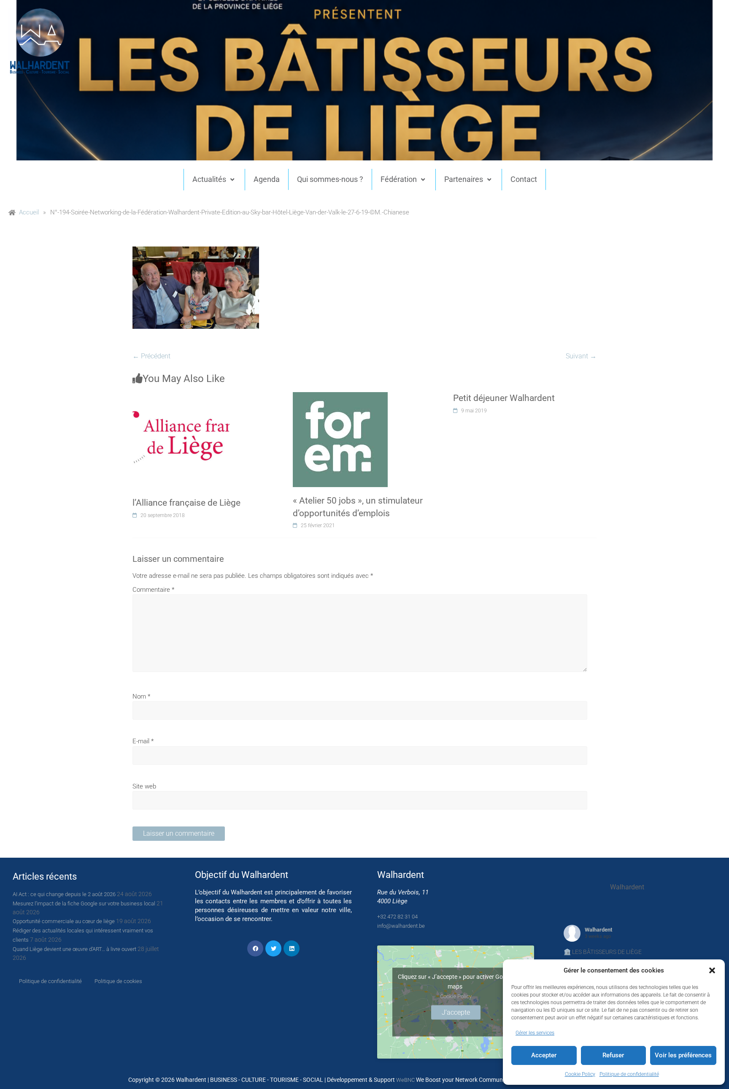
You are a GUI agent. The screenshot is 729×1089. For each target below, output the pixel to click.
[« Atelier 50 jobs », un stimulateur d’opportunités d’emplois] (340, 397)
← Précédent (151, 356)
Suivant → (581, 356)
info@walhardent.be (401, 926)
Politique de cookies (118, 981)
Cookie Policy (580, 1074)
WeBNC (405, 1080)
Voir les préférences (683, 1055)
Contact (523, 179)
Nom (141, 696)
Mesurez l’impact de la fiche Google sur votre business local (84, 903)
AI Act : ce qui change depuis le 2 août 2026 (64, 894)
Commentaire (153, 589)
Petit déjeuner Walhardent (504, 398)
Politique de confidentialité (629, 1074)
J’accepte (456, 1012)
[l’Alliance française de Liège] (181, 397)
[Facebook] (255, 948)
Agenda (267, 179)
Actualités (209, 179)
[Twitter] (273, 948)
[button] (712, 970)
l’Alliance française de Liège (186, 503)
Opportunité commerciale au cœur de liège (64, 921)
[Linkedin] (292, 948)
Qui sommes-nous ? (330, 179)
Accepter (543, 1055)
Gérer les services (535, 1033)
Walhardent (598, 929)
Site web (144, 786)
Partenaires (463, 179)
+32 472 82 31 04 (397, 916)
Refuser (613, 1055)
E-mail (143, 741)
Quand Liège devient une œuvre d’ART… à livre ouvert (74, 949)
